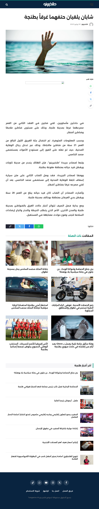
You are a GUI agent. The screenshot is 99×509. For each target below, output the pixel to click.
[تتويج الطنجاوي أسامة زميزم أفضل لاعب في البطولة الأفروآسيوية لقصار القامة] (86, 460)
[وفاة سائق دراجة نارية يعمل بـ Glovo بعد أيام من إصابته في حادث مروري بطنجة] (72, 328)
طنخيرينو (85, 24)
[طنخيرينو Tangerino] (49, 4)
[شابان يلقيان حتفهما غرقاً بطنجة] (49, 51)
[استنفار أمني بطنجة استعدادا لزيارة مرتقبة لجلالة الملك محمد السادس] (27, 289)
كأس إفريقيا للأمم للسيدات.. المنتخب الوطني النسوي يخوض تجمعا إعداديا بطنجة (28, 347)
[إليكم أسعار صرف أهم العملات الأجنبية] (86, 446)
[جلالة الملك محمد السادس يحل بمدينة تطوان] (27, 253)
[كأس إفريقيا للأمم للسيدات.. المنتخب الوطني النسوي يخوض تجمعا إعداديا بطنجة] (27, 328)
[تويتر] (90, 99)
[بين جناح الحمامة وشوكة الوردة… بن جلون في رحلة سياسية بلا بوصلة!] (72, 253)
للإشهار (46, 491)
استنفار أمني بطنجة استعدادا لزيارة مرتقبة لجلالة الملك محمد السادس (29, 306)
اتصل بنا (55, 491)
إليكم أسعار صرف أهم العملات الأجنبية (60, 442)
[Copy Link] (90, 105)
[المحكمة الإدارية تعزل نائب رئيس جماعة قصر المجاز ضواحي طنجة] (86, 390)
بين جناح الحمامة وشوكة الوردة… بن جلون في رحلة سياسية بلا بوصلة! (75, 270)
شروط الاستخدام (33, 491)
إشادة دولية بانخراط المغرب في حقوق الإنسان (57, 428)
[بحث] (7, 4)
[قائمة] (91, 4)
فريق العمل (67, 491)
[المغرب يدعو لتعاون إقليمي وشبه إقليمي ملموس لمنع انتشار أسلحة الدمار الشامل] (86, 418)
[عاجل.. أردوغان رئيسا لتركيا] (86, 404)
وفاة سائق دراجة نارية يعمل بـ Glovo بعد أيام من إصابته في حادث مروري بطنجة (72, 345)
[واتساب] (90, 86)
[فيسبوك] (90, 92)
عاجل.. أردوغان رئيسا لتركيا (66, 400)
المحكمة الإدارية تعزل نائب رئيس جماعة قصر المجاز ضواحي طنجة (48, 386)
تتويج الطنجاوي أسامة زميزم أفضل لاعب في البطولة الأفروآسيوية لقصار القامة (44, 457)
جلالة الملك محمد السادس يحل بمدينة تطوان (27, 270)
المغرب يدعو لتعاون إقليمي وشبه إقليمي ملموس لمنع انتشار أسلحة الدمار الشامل (43, 415)
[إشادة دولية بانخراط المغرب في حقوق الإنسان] (86, 432)
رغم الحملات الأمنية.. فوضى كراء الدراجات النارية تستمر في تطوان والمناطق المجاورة (72, 308)
